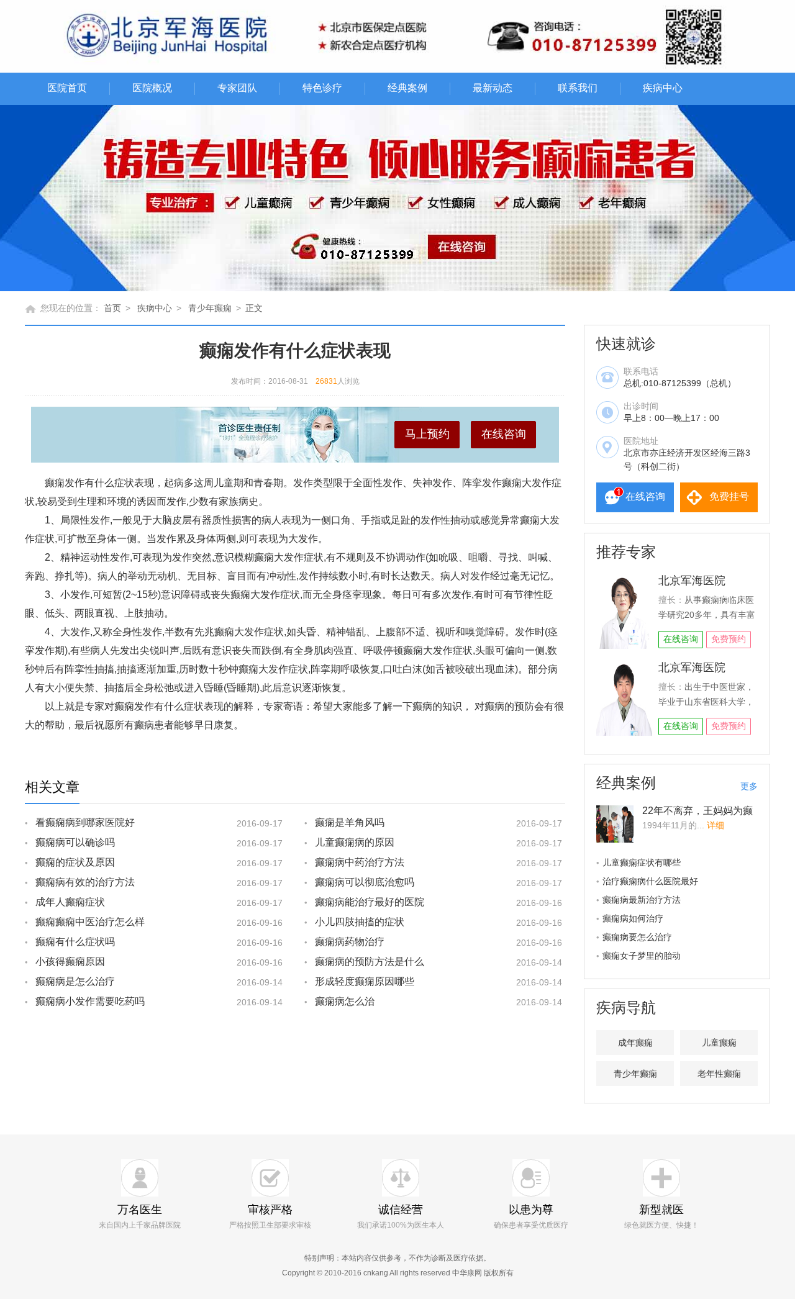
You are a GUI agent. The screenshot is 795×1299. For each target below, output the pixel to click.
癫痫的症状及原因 (75, 862)
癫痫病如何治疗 (632, 918)
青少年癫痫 (210, 308)
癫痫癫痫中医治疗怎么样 (90, 922)
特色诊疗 (322, 88)
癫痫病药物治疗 (349, 941)
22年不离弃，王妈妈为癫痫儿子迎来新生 (697, 816)
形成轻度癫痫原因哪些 (364, 981)
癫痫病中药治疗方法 (359, 862)
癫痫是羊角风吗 (349, 822)
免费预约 (728, 639)
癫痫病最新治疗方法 (641, 900)
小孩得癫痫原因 (70, 961)
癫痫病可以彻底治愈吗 (364, 882)
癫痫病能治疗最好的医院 (369, 902)
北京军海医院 (691, 580)
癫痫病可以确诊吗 (75, 842)
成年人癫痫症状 (70, 902)
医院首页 (67, 88)
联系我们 (577, 88)
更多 (749, 786)
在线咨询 (503, 434)
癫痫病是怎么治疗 (75, 981)
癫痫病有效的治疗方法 (85, 882)
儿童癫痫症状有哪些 (641, 862)
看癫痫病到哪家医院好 (85, 822)
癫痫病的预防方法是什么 (369, 961)
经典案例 (407, 88)
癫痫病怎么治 (345, 1001)
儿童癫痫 (719, 1043)
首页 (112, 308)
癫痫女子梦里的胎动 (641, 956)
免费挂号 (729, 496)
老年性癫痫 (719, 1074)
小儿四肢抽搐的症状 (359, 922)
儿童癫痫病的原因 (354, 842)
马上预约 (427, 434)
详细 (715, 825)
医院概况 (152, 88)
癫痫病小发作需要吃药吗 (90, 1001)
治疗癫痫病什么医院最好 (650, 881)
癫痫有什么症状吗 (75, 941)
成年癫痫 (635, 1043)
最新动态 (492, 88)
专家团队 (237, 88)
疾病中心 (663, 88)
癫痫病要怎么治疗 (637, 937)
